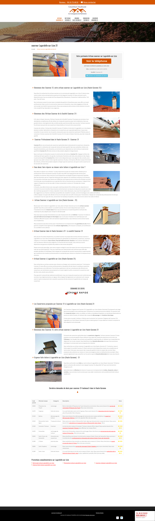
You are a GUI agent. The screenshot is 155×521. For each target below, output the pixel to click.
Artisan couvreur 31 (59, 19)
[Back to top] (151, 517)
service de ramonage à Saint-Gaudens (86, 446)
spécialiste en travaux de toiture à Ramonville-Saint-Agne (85, 423)
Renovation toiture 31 (86, 19)
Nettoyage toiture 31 (68, 19)
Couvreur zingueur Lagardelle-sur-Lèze (106, 463)
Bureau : (68, 2)
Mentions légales (99, 513)
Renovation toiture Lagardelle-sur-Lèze (75, 463)
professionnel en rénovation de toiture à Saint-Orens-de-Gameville (90, 438)
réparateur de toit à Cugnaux (106, 411)
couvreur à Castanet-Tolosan (71, 428)
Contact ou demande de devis (97, 75)
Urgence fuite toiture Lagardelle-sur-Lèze (44, 465)
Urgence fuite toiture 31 (76, 19)
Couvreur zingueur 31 (94, 19)
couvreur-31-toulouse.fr (56, 513)
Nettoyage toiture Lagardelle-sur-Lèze (43, 463)
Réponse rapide (77, 292)
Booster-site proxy (90, 515)
